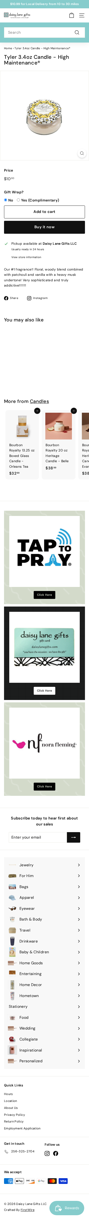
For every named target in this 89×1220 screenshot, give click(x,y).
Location (10, 1101)
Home (8, 48)
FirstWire (27, 1210)
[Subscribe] (73, 837)
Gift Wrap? (14, 192)
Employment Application (22, 1128)
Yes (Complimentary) (40, 200)
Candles (39, 401)
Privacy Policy (14, 1115)
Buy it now (44, 226)
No (10, 200)
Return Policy (14, 1121)
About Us (11, 1108)
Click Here (44, 595)
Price (8, 170)
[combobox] (44, 32)
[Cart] (71, 15)
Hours (8, 1094)
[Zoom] (82, 153)
